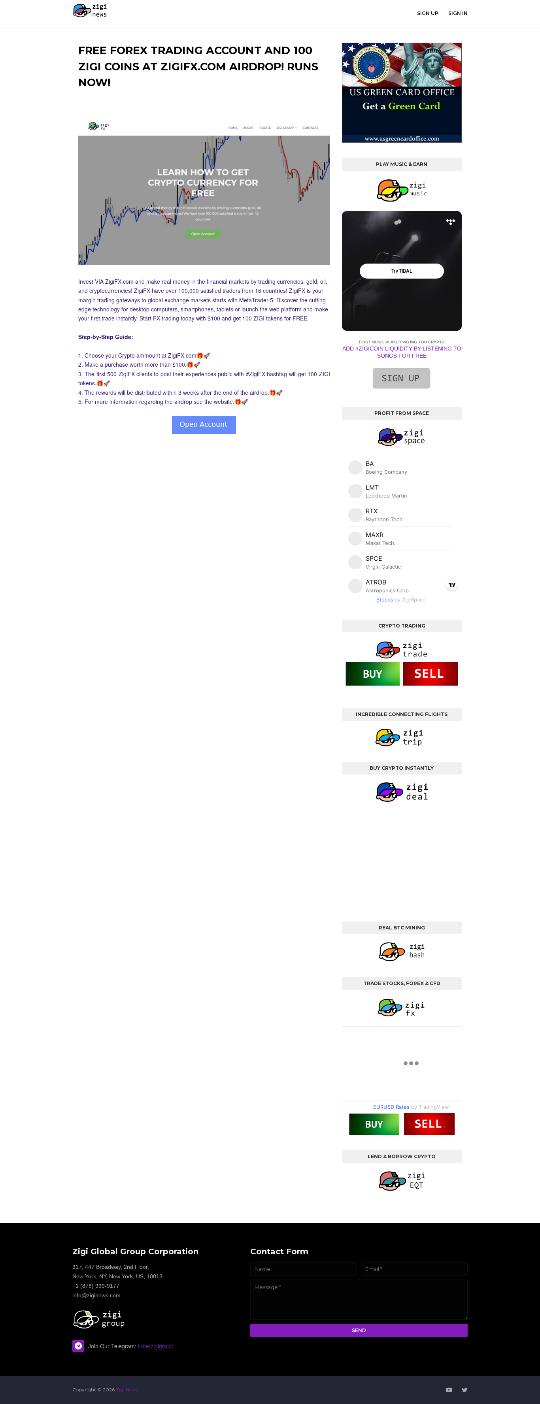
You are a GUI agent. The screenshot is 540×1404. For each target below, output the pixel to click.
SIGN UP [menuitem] (427, 13)
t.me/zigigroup (156, 1346)
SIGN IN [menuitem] (458, 13)
